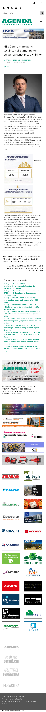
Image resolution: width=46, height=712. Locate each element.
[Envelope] (20, 8)
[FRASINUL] (33, 517)
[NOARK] (11, 558)
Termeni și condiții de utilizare (13, 697)
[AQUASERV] (33, 613)
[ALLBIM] (23, 409)
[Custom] (12, 8)
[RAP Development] (11, 599)
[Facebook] (4, 8)
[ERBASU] (11, 504)
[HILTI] (23, 460)
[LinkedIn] (8, 66)
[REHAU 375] (23, 435)
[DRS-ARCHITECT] (33, 599)
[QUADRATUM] (11, 613)
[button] (39, 3)
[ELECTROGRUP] (11, 517)
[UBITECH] (33, 476)
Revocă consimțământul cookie (14, 711)
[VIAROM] (11, 545)
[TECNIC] (23, 34)
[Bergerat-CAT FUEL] (33, 545)
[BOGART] (11, 626)
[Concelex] (23, 447)
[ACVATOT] (33, 626)
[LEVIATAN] (11, 572)
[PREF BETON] (23, 422)
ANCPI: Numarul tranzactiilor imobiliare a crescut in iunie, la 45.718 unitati (25, 268)
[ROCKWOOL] (33, 531)
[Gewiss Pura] (33, 504)
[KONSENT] (11, 531)
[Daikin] (11, 490)
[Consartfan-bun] (33, 572)
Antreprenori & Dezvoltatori (18, 60)
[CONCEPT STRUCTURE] (33, 490)
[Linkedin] (8, 8)
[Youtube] (16, 8)
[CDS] (33, 586)
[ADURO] (11, 586)
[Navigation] (42, 22)
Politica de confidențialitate (12, 699)
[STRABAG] (11, 476)
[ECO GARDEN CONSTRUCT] (33, 558)
